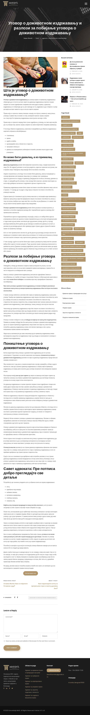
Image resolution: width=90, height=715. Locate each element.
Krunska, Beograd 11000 (76, 683)
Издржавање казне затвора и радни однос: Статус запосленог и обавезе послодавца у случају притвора (77, 82)
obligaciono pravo (69, 183)
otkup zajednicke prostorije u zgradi (73, 199)
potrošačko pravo (69, 220)
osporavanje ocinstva (70, 191)
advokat (65, 117)
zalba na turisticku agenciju (72, 276)
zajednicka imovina (69, 264)
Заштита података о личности (72, 313)
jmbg (79, 133)
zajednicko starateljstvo (71, 268)
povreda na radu (68, 224)
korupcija (66, 137)
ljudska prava (67, 145)
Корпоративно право (69, 303)
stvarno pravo (68, 242)
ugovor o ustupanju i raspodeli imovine (73, 259)
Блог (37, 38)
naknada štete (67, 163)
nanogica (79, 163)
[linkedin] (6, 688)
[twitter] (12, 688)
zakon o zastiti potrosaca (72, 272)
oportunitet (67, 187)
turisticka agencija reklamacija (73, 246)
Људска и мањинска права (71, 317)
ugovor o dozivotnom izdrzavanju (54, 38)
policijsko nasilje (68, 208)
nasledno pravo (68, 171)
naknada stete (67, 159)
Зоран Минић (28, 38)
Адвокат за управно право (33, 687)
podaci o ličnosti (68, 204)
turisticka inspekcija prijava (72, 250)
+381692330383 (54, 670)
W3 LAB (42, 710)
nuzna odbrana (67, 179)
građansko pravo (68, 133)
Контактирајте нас (30, 573)
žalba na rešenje (68, 280)
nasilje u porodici (68, 167)
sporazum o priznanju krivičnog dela (73, 233)
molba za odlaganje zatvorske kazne (73, 154)
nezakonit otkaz (68, 175)
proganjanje (67, 228)
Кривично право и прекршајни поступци (74, 293)
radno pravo (79, 228)
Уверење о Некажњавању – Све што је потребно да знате (78, 99)
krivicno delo (77, 137)
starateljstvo (67, 238)
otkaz (65, 195)
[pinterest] (9, 688)
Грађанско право (68, 298)
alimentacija (67, 125)
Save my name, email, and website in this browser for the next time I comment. (30, 641)
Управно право (67, 308)
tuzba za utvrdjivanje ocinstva (73, 254)
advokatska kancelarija (71, 121)
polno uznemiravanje (69, 212)
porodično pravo (68, 216)
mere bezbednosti (68, 149)
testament (79, 242)
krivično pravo (68, 141)
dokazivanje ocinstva (70, 129)
